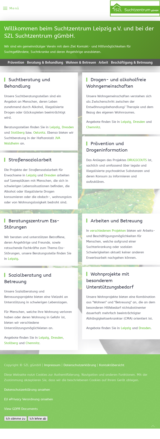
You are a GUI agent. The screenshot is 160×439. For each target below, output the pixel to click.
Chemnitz (93, 127)
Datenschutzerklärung (80, 365)
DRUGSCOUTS (137, 160)
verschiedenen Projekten (108, 231)
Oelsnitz (39, 132)
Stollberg (18, 132)
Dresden (68, 127)
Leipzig (55, 127)
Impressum (52, 365)
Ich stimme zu (15, 418)
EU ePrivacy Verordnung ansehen (28, 399)
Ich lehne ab (38, 418)
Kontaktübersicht (111, 365)
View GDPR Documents (21, 409)
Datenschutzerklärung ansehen (27, 390)
